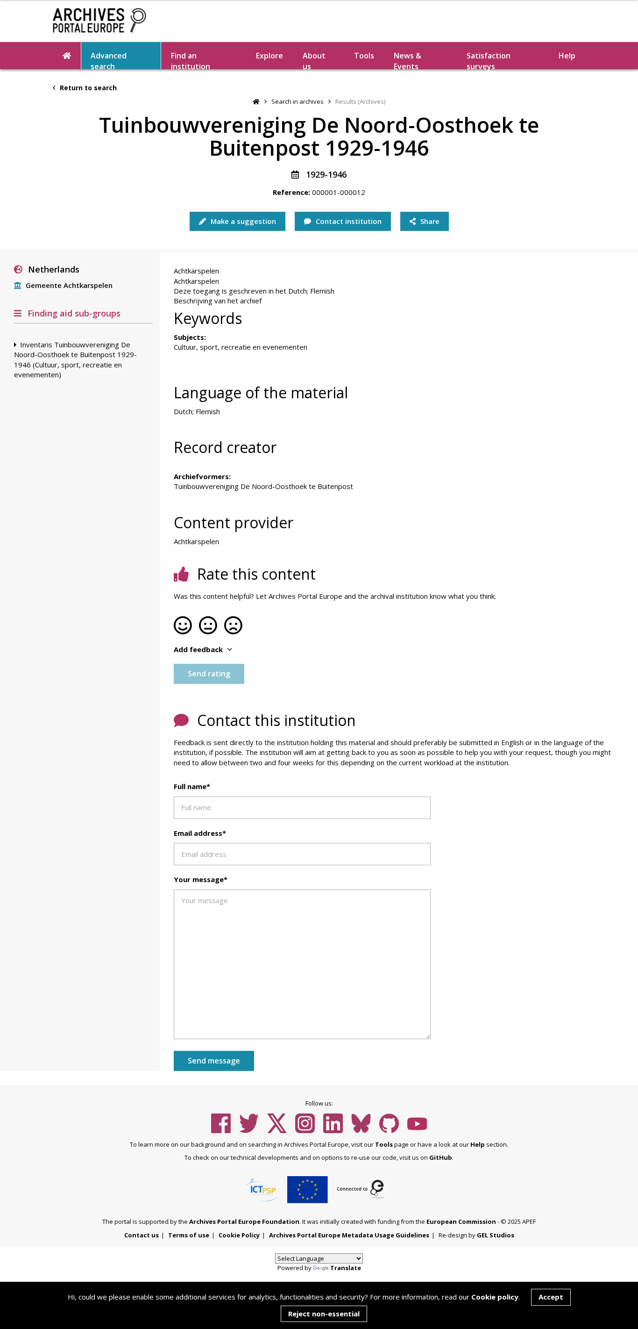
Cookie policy (494, 1296)
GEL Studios (495, 1235)
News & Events (407, 59)
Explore (269, 55)
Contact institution (348, 221)
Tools (364, 55)
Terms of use (188, 1235)
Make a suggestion (242, 221)
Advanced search (109, 59)
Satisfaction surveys (488, 59)
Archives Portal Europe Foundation (244, 1221)
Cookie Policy (239, 1235)
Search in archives (297, 101)
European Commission (461, 1221)
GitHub (440, 1157)
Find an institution (190, 59)
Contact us (141, 1235)
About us (314, 59)
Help (477, 1144)
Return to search (87, 87)
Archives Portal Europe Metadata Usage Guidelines (349, 1235)
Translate (345, 1268)
